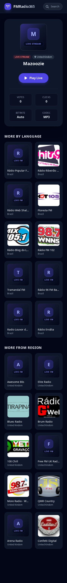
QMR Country (46, 501)
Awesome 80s (15, 382)
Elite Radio (44, 382)
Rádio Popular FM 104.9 (18, 170)
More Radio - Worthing (18, 501)
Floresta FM (45, 210)
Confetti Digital (47, 541)
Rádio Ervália (46, 329)
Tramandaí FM (16, 290)
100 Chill (12, 461)
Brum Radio (45, 421)
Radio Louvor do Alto (18, 329)
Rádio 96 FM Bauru (49, 290)
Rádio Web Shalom (18, 210)
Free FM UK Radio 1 (49, 461)
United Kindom (44, 56)
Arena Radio (15, 541)
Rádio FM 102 (46, 250)
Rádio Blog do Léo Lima (18, 250)
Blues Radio (14, 421)
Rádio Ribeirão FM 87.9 (49, 170)
